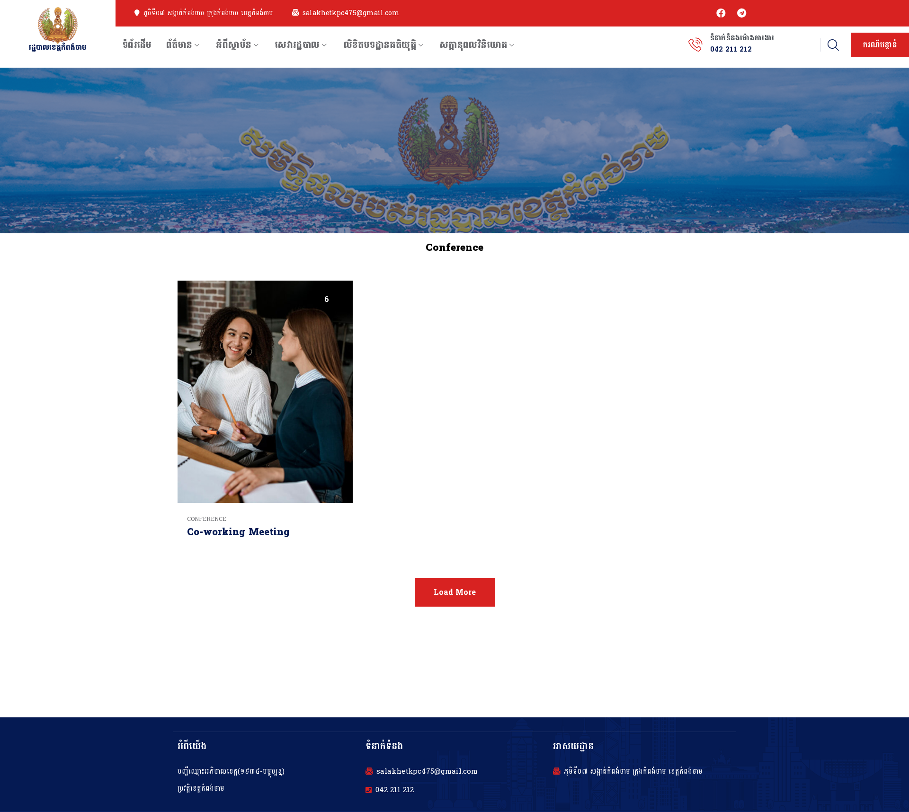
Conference (206, 519)
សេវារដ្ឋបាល (297, 45)
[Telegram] (741, 13)
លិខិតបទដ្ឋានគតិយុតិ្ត (380, 45)
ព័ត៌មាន (179, 45)
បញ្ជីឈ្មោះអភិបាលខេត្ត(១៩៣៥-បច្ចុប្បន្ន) (231, 771)
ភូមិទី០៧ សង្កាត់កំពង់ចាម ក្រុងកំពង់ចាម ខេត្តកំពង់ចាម (208, 13)
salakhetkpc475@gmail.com (351, 13)
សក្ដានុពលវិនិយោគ (474, 45)
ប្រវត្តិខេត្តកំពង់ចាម (201, 788)
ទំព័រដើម (137, 45)
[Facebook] (721, 13)
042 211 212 (394, 790)
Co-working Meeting (238, 532)
